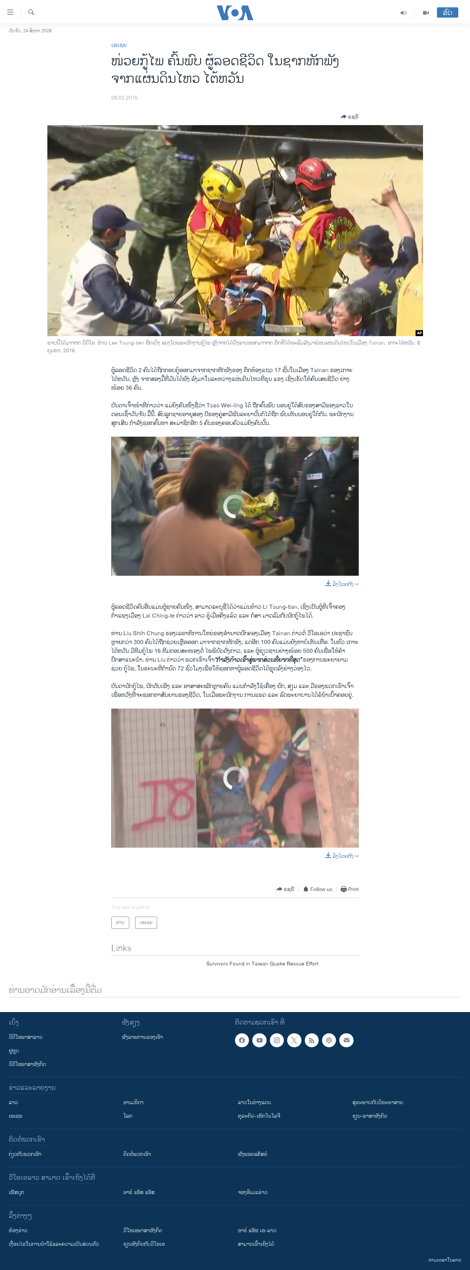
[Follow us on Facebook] (242, 1040)
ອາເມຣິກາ (133, 1102)
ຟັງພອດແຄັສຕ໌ (252, 1154)
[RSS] (312, 1040)
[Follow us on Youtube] (259, 1040)
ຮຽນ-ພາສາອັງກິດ (369, 1116)
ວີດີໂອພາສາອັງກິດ (27, 1064)
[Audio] (404, 12)
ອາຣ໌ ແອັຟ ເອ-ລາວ (257, 1230)
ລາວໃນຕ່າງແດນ (254, 1102)
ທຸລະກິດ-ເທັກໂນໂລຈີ (259, 1116)
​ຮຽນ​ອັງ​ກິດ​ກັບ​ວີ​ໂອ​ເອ (144, 1244)
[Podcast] (329, 1040)
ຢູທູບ (14, 1051)
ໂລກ (128, 1116)
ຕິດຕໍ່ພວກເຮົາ (137, 1154)
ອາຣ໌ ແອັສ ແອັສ (139, 1192)
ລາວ (13, 1102)
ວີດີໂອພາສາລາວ (26, 1037)
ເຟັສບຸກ (16, 1192)
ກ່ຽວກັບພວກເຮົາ (25, 1154)
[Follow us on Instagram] (277, 1040)
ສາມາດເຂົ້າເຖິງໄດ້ (256, 1244)
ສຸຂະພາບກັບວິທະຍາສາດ (377, 1102)
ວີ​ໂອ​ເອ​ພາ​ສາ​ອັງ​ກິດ (142, 1230)
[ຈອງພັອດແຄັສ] (346, 1040)
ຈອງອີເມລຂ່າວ (253, 1192)
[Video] (426, 12)
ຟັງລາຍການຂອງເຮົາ (142, 1037)
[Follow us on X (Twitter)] (294, 1040)
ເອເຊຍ (119, 45)
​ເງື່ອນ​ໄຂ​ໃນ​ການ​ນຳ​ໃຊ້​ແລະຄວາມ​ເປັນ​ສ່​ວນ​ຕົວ (54, 1244)
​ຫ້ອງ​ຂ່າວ (18, 1230)
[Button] (350, 116)
